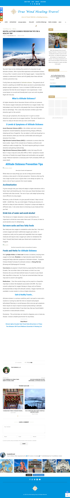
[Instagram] (32, 4)
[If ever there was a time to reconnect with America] (35, 466)
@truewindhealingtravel (57, 117)
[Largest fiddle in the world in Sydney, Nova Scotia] (21, 466)
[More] (1, 19)
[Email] (1, 17)
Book (33, 1)
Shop (60, 22)
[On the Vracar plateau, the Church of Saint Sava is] (63, 466)
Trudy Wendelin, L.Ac (11, 35)
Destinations (13, 22)
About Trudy (27, 1)
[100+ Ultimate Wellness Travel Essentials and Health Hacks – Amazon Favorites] (35, 399)
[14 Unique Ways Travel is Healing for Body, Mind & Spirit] (13, 399)
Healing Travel (22, 22)
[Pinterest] (34, 4)
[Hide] (0, 22)
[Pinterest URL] (51, 104)
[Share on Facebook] (27, 362)
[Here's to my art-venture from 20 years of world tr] (6, 466)
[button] (5, 402)
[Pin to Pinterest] (30, 362)
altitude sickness (27, 82)
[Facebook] (30, 4)
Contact (37, 1)
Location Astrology (41, 22)
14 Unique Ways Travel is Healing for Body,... (13, 410)
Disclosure (43, 1)
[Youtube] (39, 4)
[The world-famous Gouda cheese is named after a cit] (49, 466)
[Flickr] (36, 4)
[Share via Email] (31, 362)
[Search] (65, 22)
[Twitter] (1, 11)
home (6, 22)
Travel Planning (52, 22)
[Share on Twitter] (28, 362)
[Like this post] (25, 362)
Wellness (31, 22)
